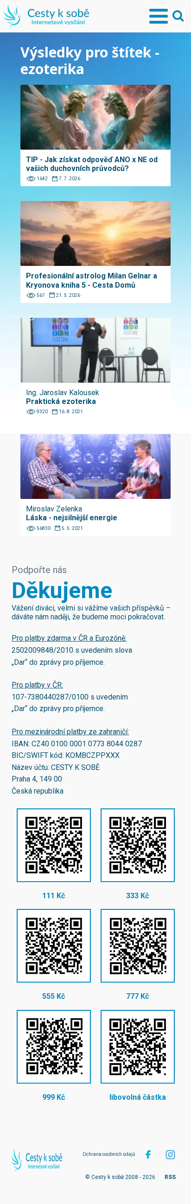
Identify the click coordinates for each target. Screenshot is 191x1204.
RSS (170, 1177)
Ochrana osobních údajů (109, 1154)
